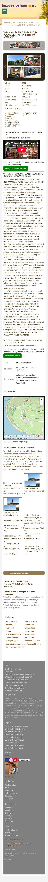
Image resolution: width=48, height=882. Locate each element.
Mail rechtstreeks (12, 355)
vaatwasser (29, 631)
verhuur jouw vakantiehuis (16, 726)
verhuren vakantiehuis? (14, 840)
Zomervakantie (11, 835)
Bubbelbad (9, 790)
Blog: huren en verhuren (15, 685)
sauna (8, 631)
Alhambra (9, 807)
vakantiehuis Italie (13, 742)
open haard (29, 624)
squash (17, 607)
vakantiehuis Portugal (14, 740)
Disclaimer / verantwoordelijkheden (20, 674)
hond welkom (11, 621)
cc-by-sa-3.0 (19, 494)
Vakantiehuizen (4, 11)
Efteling (8, 815)
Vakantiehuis (9, 22)
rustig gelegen (12, 641)
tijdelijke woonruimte (15, 647)
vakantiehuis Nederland (15, 729)
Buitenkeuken (11, 793)
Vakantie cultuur (18, 599)
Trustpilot (9, 756)
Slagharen (9, 821)
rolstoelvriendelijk (13, 634)
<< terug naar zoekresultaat (17, 573)
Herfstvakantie (11, 830)
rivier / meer (29, 634)
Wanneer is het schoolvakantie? (18, 677)
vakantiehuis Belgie (13, 732)
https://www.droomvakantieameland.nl (20, 345)
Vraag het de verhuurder (15, 168)
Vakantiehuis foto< (5, 67)
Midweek (9, 832)
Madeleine (9, 777)
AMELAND (35, 22)
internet (9, 624)
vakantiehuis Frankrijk (14, 734)
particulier (35, 605)
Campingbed (10, 796)
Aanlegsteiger (10, 785)
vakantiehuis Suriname (14, 745)
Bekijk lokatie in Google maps (15, 441)
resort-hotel (8, 607)
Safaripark (9, 818)
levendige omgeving (14, 644)
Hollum (10, 25)
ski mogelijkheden (32, 641)
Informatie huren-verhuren (16, 680)
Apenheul (9, 810)
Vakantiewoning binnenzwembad (16, 597)
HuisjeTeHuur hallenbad (27, 602)
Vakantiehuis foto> (43, 67)
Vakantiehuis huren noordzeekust (16, 605)
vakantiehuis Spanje (13, 737)
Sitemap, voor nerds (13, 690)
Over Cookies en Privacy (15, 688)
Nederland (22, 22)
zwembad (10, 628)
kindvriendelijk (12, 637)
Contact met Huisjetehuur (16, 682)
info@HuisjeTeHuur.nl (13, 846)
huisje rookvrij (30, 621)
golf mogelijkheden (32, 644)
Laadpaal (9, 798)
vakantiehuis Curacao (14, 748)
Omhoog (7, 859)
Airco (7, 788)
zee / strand (29, 637)
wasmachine (29, 628)
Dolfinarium (10, 813)
